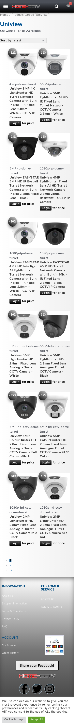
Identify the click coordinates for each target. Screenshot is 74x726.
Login (15, 123)
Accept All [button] (36, 719)
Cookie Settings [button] (14, 719)
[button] (5, 6)
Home (4, 14)
